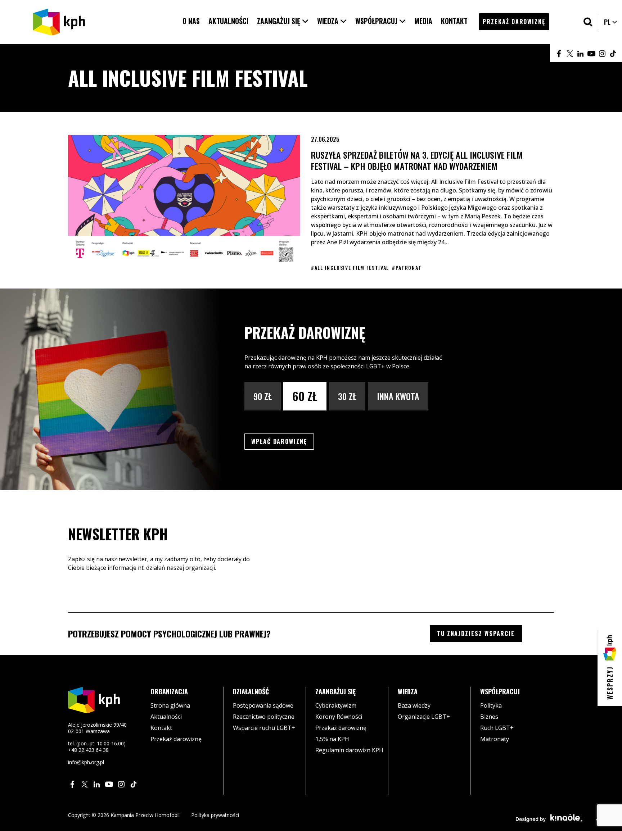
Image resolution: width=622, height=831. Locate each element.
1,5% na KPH (332, 739)
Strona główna (170, 705)
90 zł (262, 396)
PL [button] (611, 22)
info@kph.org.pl (86, 762)
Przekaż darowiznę (176, 739)
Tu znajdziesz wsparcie (476, 633)
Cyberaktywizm (335, 705)
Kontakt (161, 728)
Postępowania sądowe (263, 705)
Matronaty (494, 739)
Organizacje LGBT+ (424, 717)
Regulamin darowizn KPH (349, 750)
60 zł (304, 395)
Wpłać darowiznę (282, 441)
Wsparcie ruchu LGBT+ (264, 728)
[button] (282, 21)
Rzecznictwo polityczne (263, 717)
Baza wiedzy (414, 705)
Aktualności (166, 717)
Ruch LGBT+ (497, 728)
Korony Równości (338, 717)
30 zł (347, 396)
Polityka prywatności (215, 815)
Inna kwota (398, 396)
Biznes (489, 717)
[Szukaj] (587, 22)
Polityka (491, 705)
